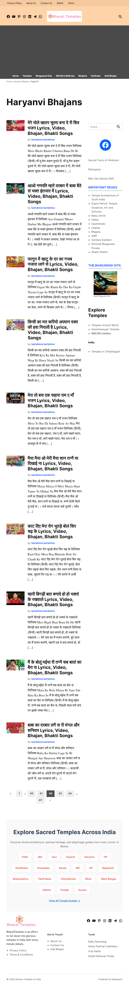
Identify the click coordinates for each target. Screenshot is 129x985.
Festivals (96, 75)
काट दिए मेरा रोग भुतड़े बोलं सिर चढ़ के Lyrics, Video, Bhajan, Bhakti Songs (52, 531)
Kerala (62, 868)
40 (31, 793)
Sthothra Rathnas (65, 75)
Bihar (88, 878)
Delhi (25, 856)
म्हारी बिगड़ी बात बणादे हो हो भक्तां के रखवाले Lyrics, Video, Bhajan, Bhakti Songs (53, 599)
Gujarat (70, 856)
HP (105, 856)
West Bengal (108, 878)
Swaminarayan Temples (105, 329)
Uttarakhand (68, 878)
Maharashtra (20, 878)
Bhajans (83, 75)
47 (40, 800)
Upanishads (98, 223)
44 (70, 793)
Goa (54, 856)
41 (41, 793)
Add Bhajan (110, 75)
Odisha (46, 889)
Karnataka (43, 868)
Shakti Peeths (99, 252)
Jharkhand (21, 868)
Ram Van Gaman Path (101, 178)
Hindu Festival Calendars (103, 946)
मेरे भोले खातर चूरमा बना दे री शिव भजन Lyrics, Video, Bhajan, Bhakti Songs (53, 128)
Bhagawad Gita (44, 75)
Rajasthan (108, 868)
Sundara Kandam (101, 239)
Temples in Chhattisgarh (105, 351)
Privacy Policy (14, 3)
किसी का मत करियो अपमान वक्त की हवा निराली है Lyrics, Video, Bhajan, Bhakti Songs (53, 329)
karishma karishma (43, 139)
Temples (27, 75)
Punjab (64, 889)
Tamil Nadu (44, 878)
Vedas (95, 219)
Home (15, 75)
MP (78, 868)
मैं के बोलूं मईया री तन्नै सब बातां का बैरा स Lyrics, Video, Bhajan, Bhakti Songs (54, 667)
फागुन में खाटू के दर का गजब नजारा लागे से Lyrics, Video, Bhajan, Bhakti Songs (53, 264)
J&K (39, 856)
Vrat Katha (94, 951)
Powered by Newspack (110, 979)
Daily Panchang (97, 941)
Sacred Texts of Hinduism (103, 160)
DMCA (60, 3)
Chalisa (95, 227)
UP (91, 868)
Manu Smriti (98, 215)
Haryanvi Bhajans (21, 81)
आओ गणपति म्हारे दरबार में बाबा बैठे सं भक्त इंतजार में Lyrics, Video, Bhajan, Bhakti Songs (54, 193)
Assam (82, 889)
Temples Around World (104, 325)
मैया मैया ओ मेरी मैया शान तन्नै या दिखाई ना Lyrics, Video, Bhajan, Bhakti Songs (53, 463)
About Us (31, 3)
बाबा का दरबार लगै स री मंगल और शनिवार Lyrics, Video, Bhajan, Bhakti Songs (53, 730)
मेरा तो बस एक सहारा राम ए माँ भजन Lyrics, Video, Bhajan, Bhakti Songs (51, 400)
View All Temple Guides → (64, 900)
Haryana (89, 856)
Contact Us (46, 3)
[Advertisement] (64, 49)
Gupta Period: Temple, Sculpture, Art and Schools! (104, 207)
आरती (94, 235)
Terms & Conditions (21, 954)
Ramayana (94, 169)
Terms (71, 3)
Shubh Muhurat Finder (101, 956)
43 (60, 793)
